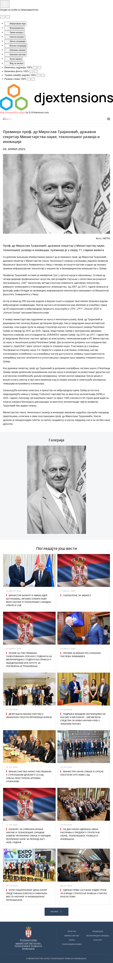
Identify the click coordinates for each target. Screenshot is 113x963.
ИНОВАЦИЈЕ (97, 931)
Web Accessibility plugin (12, 112)
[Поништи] (2, 17)
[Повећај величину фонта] (36, 71)
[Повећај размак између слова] (33, 79)
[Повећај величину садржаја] (39, 67)
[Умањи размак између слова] (29, 79)
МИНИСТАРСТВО (71, 936)
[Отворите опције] (4, 4)
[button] (108, 118)
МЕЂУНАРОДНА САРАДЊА (97, 936)
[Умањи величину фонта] (31, 71)
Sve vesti (54, 912)
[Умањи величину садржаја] (35, 67)
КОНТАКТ (98, 940)
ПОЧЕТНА (71, 931)
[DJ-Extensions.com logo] (56, 97)
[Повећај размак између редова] (43, 75)
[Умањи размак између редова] (38, 75)
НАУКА (72, 940)
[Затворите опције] (8, 16)
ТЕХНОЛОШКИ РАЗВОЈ (72, 944)
